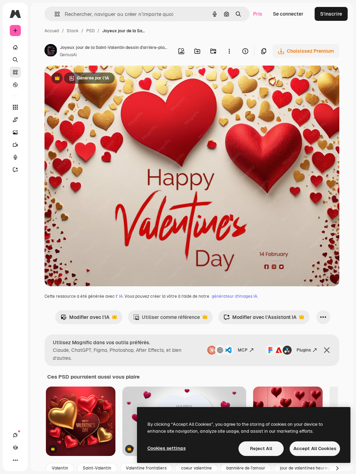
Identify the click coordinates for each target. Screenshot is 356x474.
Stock (73, 31)
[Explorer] (15, 84)
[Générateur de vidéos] (15, 144)
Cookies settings (166, 448)
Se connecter (288, 14)
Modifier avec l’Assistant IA (260, 319)
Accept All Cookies (314, 448)
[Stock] (15, 72)
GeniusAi (68, 55)
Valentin (60, 468)
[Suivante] (337, 468)
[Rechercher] (15, 59)
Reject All (261, 448)
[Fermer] (327, 350)
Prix (257, 14)
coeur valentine (196, 468)
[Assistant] (15, 169)
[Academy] (15, 447)
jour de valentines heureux (306, 468)
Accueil (51, 31)
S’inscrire (331, 14)
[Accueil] (15, 47)
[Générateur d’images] (15, 132)
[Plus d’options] (229, 51)
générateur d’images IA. (235, 296)
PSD (90, 31)
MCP (243, 350)
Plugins (304, 350)
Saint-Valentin (97, 468)
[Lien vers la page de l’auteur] (50, 51)
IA (121, 296)
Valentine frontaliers (146, 468)
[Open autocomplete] (54, 14)
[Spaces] (15, 119)
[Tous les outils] (15, 107)
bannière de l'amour (245, 468)
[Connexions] (15, 435)
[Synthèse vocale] (15, 157)
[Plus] (15, 460)
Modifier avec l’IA (85, 319)
